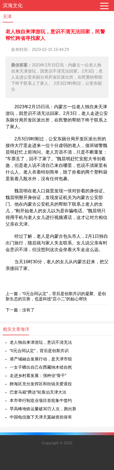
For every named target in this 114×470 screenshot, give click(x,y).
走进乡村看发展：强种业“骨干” (38, 375)
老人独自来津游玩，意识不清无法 (41, 342)
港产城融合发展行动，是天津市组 (41, 359)
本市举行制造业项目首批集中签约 (41, 400)
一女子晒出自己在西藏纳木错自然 (41, 367)
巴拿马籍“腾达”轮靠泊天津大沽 (38, 392)
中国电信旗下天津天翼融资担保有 (41, 417)
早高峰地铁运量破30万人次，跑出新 (43, 408)
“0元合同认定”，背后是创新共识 (39, 350)
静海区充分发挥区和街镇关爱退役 (41, 383)
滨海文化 (13, 5)
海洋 (24, 329)
